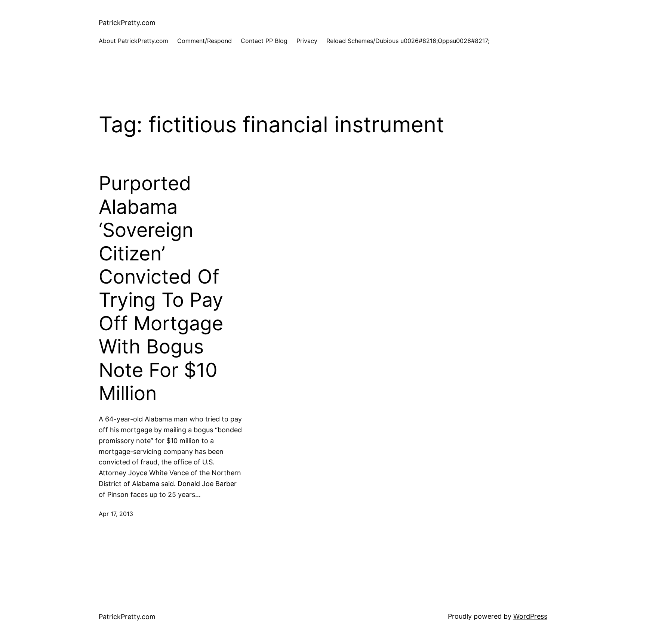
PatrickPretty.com (127, 23)
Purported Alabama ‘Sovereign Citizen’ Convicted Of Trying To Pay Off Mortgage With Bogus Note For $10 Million (161, 288)
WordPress (530, 616)
